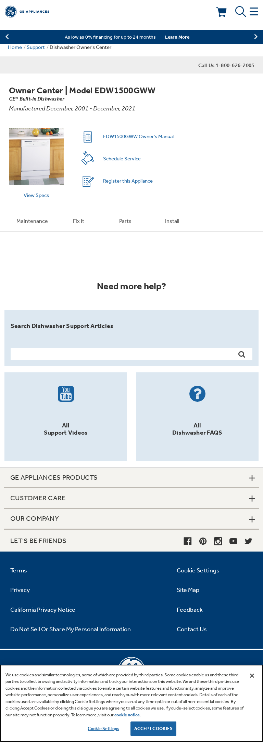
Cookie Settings (103, 728)
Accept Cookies (153, 728)
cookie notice (127, 714)
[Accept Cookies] (252, 675)
